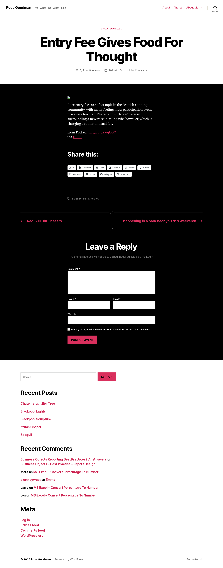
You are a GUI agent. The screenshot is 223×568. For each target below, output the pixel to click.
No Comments (139, 70)
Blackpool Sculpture (35, 419)
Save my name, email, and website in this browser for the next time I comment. (110, 329)
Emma (50, 480)
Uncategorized (111, 28)
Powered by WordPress (68, 559)
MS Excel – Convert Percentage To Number (65, 472)
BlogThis (76, 198)
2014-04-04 (116, 70)
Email (117, 299)
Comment (74, 269)
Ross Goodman (18, 7)
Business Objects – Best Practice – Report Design (57, 464)
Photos (178, 7)
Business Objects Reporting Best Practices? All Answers (63, 459)
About (166, 7)
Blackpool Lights (33, 411)
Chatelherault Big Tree (37, 403)
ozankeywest (30, 480)
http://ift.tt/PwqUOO (101, 132)
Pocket (94, 198)
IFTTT (77, 137)
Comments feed (32, 530)
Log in (25, 520)
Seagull (26, 435)
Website (72, 314)
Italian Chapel (30, 427)
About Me (192, 7)
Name (72, 299)
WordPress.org (32, 535)
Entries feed (29, 525)
